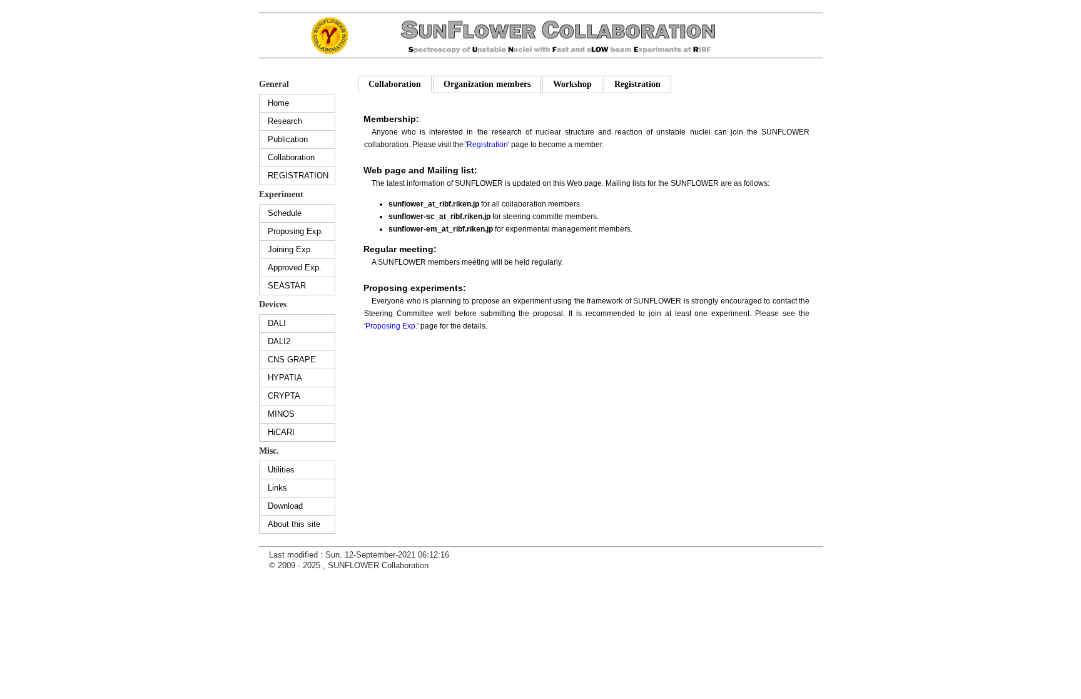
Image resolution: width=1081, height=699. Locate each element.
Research (285, 121)
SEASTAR (287, 285)
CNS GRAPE (292, 359)
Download (285, 506)
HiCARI (281, 432)
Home (278, 103)
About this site (294, 524)
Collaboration (291, 157)
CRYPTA (284, 396)
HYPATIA (285, 377)
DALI (277, 323)
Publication (288, 139)
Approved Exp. (295, 267)
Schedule (285, 213)
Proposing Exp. (295, 231)
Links (277, 487)
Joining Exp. (290, 249)
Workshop (572, 84)
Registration (637, 84)
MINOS (281, 414)
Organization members (487, 84)
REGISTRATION (298, 175)
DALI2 (279, 341)
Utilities (281, 469)
